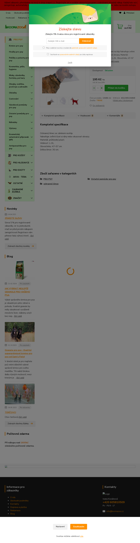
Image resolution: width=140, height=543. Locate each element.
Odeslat (86, 40)
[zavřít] (106, 8)
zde (81, 536)
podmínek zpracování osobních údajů (84, 48)
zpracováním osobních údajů (69, 55)
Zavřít (70, 62)
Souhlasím (78, 526)
